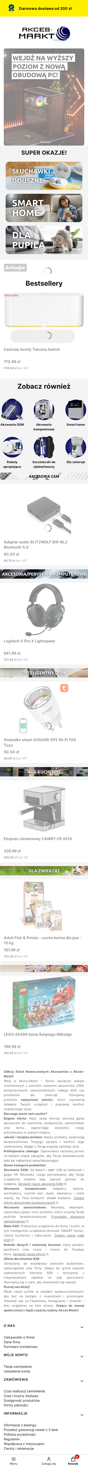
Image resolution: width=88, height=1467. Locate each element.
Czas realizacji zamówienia (24, 1391)
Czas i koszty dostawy (21, 1396)
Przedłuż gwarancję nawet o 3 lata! (31, 1430)
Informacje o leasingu (20, 1425)
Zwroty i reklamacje (19, 1448)
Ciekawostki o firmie (19, 1337)
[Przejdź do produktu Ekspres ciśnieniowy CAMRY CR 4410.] (44, 807)
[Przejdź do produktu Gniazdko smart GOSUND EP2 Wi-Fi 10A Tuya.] (44, 708)
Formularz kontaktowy (21, 1347)
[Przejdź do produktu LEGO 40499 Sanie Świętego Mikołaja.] (44, 1003)
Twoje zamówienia (18, 1366)
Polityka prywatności (20, 1434)
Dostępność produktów (22, 1400)
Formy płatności (16, 1405)
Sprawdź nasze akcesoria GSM (40, 1184)
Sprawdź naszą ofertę (29, 1254)
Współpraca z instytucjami (24, 1444)
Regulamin (12, 1439)
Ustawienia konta (17, 1371)
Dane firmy (12, 1342)
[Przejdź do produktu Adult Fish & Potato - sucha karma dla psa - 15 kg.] (44, 906)
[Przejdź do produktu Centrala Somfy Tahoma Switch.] (44, 318)
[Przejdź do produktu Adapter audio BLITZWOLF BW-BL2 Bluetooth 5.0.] (44, 511)
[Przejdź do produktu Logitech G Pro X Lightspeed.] (44, 610)
